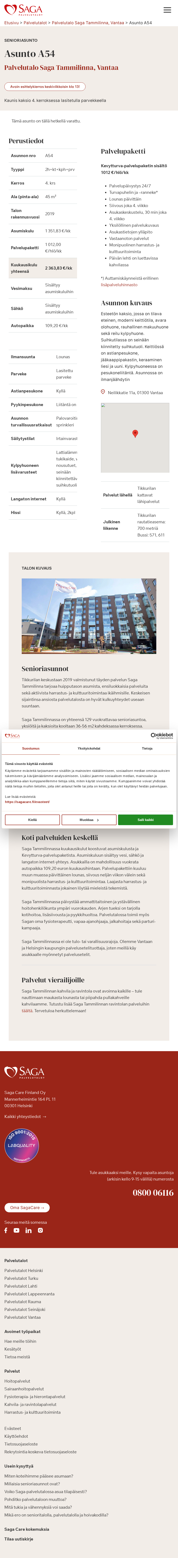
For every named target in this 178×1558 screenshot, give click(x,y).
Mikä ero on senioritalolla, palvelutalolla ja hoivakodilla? (56, 1515)
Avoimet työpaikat (22, 1331)
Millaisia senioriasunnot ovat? (32, 1483)
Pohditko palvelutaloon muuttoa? (35, 1499)
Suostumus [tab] (31, 748)
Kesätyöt (12, 1349)
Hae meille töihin (20, 1341)
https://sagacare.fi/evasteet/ (27, 802)
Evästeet (12, 1428)
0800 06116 (153, 1192)
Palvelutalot (35, 22)
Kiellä (32, 820)
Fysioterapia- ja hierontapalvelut (34, 1396)
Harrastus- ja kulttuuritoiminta (32, 1412)
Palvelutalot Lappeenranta (29, 1293)
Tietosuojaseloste (21, 1444)
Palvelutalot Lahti (20, 1286)
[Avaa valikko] (167, 10)
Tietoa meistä (17, 1356)
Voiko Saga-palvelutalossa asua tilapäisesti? (45, 1491)
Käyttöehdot (16, 1436)
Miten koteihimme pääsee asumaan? (38, 1476)
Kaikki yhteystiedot (23, 1116)
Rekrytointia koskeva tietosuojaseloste (40, 1451)
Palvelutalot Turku (21, 1278)
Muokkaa (86, 820)
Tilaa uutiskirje (18, 1539)
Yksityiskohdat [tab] (89, 748)
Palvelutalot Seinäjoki (24, 1309)
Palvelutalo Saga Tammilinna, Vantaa (88, 22)
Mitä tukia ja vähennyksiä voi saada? (38, 1507)
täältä (27, 1010)
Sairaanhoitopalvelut (24, 1388)
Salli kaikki (146, 820)
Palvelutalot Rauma (22, 1301)
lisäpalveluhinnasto (119, 284)
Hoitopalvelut (17, 1381)
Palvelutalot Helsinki (23, 1270)
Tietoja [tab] (147, 748)
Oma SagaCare (25, 1207)
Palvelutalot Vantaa (22, 1317)
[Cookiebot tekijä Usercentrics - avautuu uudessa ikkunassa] (154, 736)
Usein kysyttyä (18, 1466)
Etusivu (11, 22)
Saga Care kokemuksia (26, 1529)
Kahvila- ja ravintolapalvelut (30, 1404)
